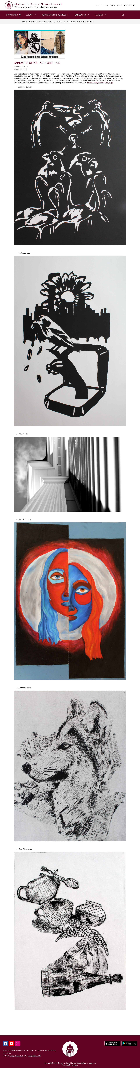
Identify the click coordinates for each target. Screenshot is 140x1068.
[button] (132, 14)
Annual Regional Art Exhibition (80, 22)
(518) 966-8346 (34, 1056)
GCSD (98, 5)
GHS (119, 5)
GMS (112, 5)
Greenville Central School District (37, 22)
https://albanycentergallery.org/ (100, 82)
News (59, 22)
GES (106, 5)
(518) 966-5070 (16, 1056)
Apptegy (75, 1065)
